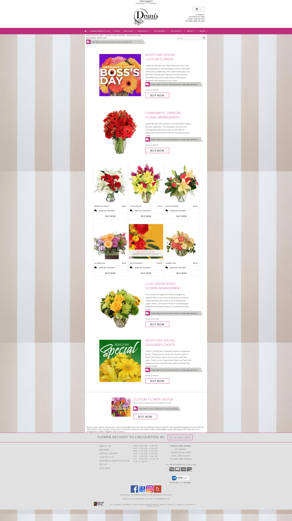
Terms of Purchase (185, 505)
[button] (198, 9)
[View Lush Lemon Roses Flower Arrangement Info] (121, 304)
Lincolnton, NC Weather (133, 499)
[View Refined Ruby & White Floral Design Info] (110, 184)
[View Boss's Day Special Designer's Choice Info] (121, 361)
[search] (204, 38)
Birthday (129, 31)
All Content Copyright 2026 (123, 505)
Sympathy (142, 31)
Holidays (176, 31)
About (190, 31)
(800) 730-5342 (199, 21)
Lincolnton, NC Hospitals (160, 495)
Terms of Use (153, 506)
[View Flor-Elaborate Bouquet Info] (146, 184)
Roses (117, 31)
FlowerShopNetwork (147, 505)
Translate (152, 3)
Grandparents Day (100, 31)
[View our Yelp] (157, 492)
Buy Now (157, 95)
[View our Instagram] (150, 492)
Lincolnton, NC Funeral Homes (133, 495)
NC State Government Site (157, 499)
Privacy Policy (167, 505)
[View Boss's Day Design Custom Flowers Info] (121, 75)
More (202, 31)
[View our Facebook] (134, 492)
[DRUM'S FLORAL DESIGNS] (146, 17)
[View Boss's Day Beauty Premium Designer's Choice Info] (146, 241)
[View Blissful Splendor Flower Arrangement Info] (181, 184)
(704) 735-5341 (199, 19)
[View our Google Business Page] (142, 492)
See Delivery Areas (180, 437)
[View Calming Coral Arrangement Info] (181, 241)
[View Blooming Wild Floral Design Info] (110, 241)
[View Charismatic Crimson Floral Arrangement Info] (121, 132)
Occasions (159, 31)
